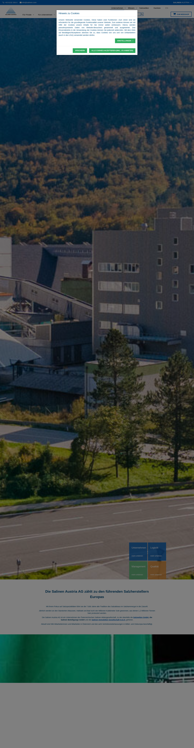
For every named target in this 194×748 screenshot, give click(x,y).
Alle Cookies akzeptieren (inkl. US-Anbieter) (112, 50)
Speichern (80, 50)
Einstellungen (124, 41)
